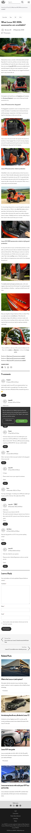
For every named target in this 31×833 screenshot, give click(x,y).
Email (2, 614)
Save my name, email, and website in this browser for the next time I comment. (15, 623)
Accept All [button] (21, 421)
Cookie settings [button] (8, 420)
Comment (3, 583)
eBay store (16, 350)
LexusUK (10, 400)
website (10, 350)
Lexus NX (11, 66)
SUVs (10, 7)
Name (3, 606)
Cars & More (6, 7)
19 (5, 760)
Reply (3, 395)
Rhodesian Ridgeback (8, 98)
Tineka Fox (19, 96)
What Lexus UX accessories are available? (16, 356)
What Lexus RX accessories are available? (16, 358)
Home (2, 7)
